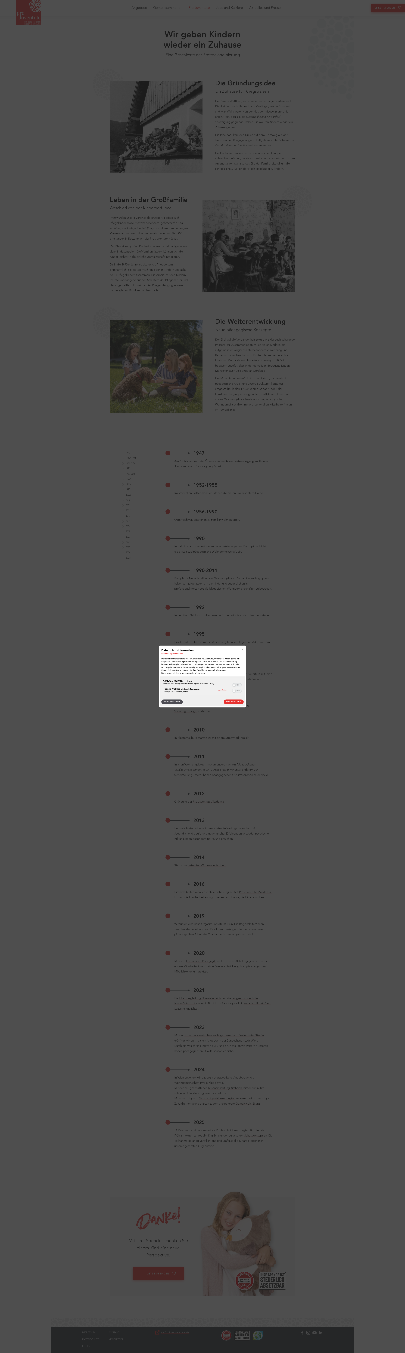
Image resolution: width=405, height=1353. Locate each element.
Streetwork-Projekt (237, 738)
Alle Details (222, 690)
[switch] (237, 685)
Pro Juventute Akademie (208, 801)
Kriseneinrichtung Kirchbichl (225, 1088)
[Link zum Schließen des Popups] (243, 650)
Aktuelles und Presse (265, 8)
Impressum (166, 654)
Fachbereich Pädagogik (201, 961)
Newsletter (116, 1339)
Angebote (139, 8)
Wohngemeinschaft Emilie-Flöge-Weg (198, 1083)
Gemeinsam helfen (167, 8)
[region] (202, 687)
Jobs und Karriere (229, 8)
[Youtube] (314, 1340)
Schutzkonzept (253, 1135)
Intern (86, 1346)
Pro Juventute (199, 8)
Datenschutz (177, 654)
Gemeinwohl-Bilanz (248, 1103)
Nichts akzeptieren (172, 702)
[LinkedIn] (321, 1340)
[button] (234, 685)
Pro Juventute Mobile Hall (255, 892)
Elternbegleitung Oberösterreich (200, 998)
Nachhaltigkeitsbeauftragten (217, 1098)
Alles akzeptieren (233, 702)
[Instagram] (308, 1340)
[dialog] (202, 676)
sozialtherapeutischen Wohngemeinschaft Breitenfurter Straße (224, 1035)
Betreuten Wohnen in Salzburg (207, 865)
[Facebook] (302, 1340)
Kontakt (114, 1332)
